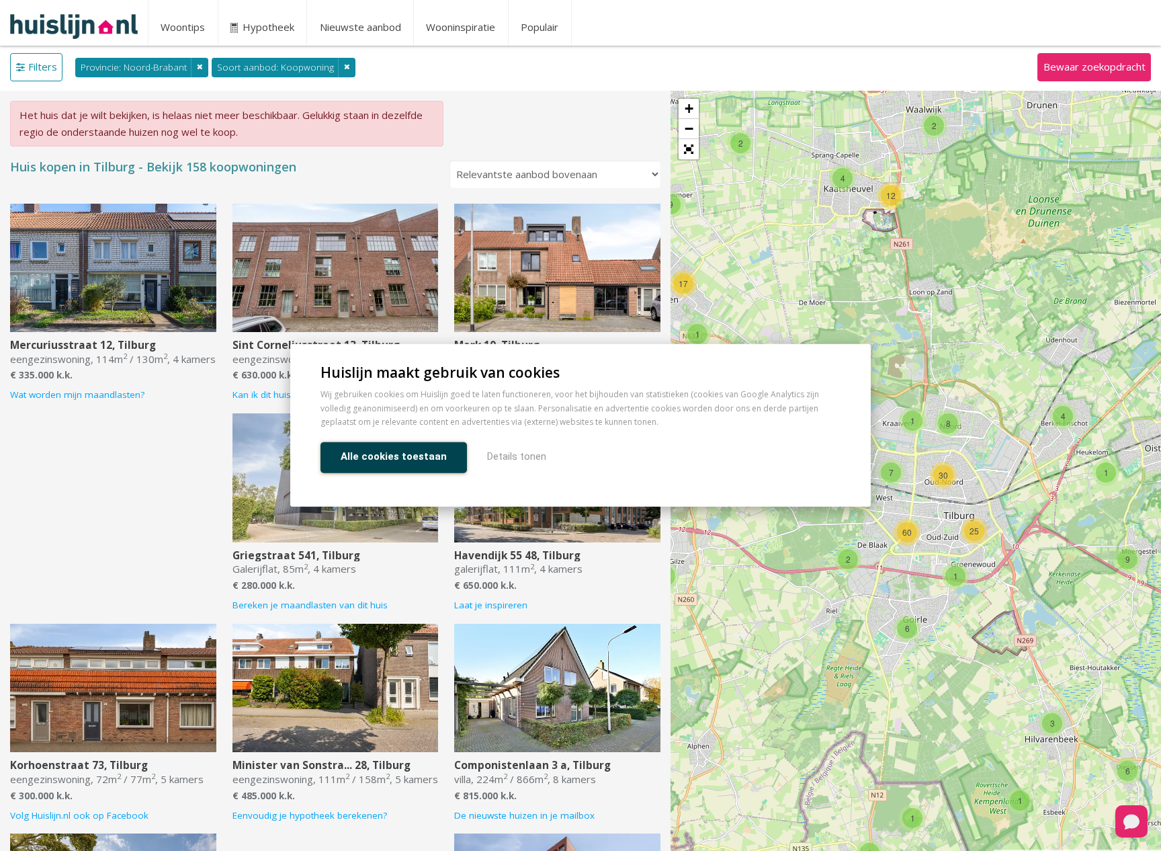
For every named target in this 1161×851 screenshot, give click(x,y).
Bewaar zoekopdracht (1094, 66)
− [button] (689, 128)
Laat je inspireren (490, 605)
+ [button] (689, 108)
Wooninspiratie (460, 27)
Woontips (183, 27)
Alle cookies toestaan (394, 457)
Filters (42, 66)
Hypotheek (267, 27)
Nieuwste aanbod (360, 27)
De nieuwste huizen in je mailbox (524, 815)
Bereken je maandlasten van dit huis (310, 605)
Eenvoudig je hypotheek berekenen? (309, 815)
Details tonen (516, 457)
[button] (689, 149)
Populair (539, 27)
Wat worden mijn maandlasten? (77, 395)
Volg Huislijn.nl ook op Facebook (79, 815)
